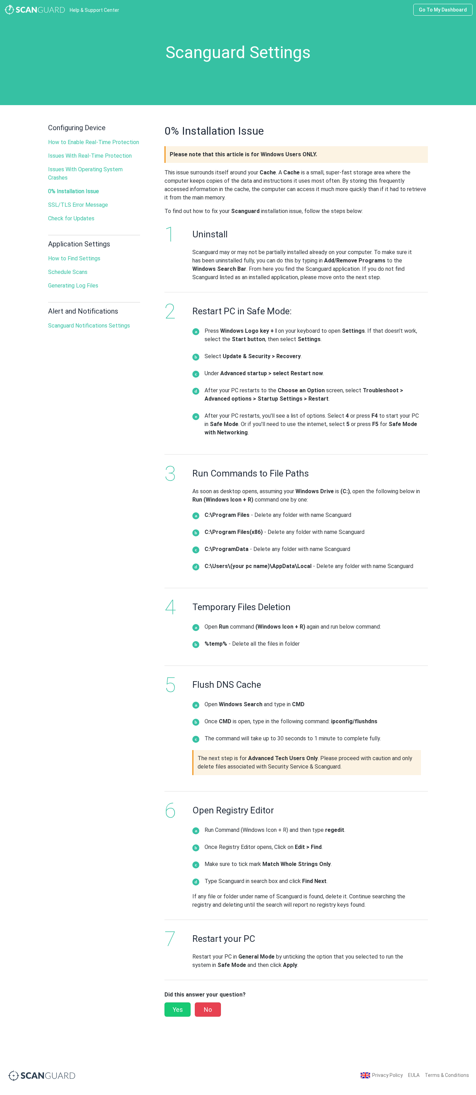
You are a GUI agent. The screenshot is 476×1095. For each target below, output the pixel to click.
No (208, 1009)
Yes (177, 1009)
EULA (414, 1075)
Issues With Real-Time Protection (90, 155)
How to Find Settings (74, 258)
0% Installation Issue (73, 191)
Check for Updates (71, 218)
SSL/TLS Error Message (78, 205)
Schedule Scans (67, 272)
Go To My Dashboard (443, 10)
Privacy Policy (387, 1075)
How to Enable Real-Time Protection (93, 142)
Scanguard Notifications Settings (89, 325)
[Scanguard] (42, 1075)
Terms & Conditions (447, 1075)
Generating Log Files (73, 285)
